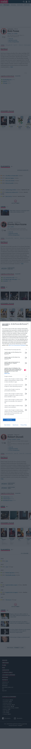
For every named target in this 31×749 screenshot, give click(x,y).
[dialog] (15, 374)
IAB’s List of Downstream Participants (17, 345)
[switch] (25, 352)
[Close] (28, 324)
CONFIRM (9, 419)
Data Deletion (7, 424)
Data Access (15, 424)
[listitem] (15, 349)
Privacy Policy (24, 424)
